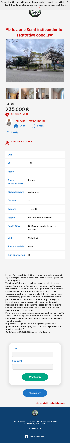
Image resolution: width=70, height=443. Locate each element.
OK (39, 7)
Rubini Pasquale (29, 120)
